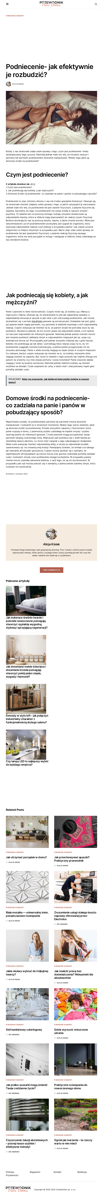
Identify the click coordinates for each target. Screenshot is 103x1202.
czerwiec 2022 (21, 474)
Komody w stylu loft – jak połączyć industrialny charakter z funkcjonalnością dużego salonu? (27, 719)
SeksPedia (37, 321)
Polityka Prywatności (12, 1174)
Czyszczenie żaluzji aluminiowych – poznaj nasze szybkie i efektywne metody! (27, 1143)
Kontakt (57, 1172)
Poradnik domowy (15, 16)
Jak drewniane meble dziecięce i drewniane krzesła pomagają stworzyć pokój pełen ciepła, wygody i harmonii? (26, 671)
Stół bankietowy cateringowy (24, 1029)
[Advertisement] (51, 40)
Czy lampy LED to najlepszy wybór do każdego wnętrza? (27, 763)
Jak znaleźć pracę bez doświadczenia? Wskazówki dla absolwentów (73, 974)
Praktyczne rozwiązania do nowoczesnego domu (70, 1086)
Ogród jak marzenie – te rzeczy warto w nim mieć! (73, 1142)
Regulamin (35, 1172)
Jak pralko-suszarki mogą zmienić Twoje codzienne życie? (26, 1086)
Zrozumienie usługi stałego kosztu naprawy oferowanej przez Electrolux (75, 916)
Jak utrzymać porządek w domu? (26, 857)
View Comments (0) (51, 570)
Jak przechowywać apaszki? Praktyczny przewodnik (72, 859)
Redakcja (82, 1172)
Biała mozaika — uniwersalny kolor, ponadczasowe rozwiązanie (27, 914)
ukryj (32, 184)
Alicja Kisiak (18, 84)
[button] (7, 4)
